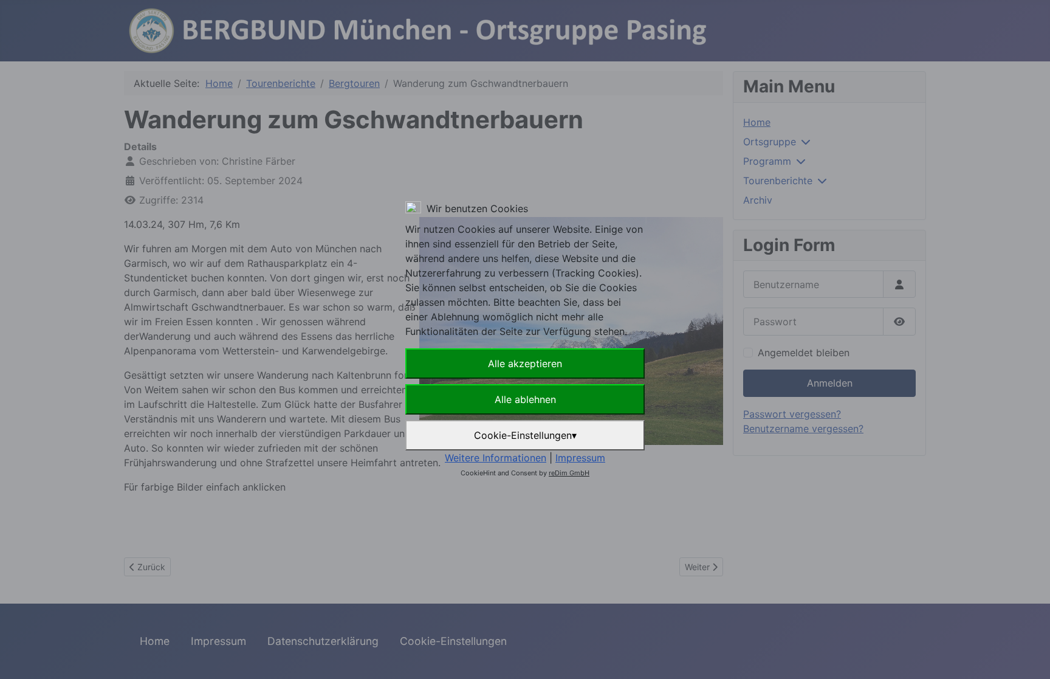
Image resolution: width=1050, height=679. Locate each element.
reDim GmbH (569, 473)
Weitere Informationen (495, 458)
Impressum (580, 458)
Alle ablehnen (525, 399)
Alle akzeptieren (525, 363)
